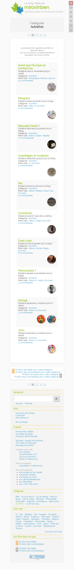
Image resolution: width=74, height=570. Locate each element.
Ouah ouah (25, 240)
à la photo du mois (27, 477)
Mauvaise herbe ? (29, 125)
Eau (52, 191)
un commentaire (25, 80)
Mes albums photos (25, 445)
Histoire (43, 78)
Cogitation (28, 521)
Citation (55, 517)
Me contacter (22, 422)
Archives (28, 403)
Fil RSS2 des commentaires (31, 551)
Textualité (20, 501)
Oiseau (50, 521)
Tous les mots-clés (53, 532)
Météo (19, 524)
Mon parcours (22, 418)
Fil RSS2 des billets (27, 548)
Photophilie (51, 499)
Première (46, 519)
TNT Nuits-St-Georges (26, 443)
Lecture (51, 78)
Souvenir (41, 106)
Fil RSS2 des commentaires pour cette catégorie (37, 377)
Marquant (24, 98)
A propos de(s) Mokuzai (26, 436)
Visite (18, 519)
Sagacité (30, 501)
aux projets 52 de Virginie (30, 472)
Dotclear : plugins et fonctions (29, 440)
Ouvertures (25, 213)
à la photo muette (27, 475)
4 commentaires (25, 283)
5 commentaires (25, 165)
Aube (21, 459)
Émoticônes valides (24, 431)
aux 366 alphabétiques (29, 479)
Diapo (39, 135)
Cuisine (28, 526)
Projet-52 (35, 517)
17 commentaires (26, 138)
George (22, 300)
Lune (39, 524)
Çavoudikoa (29, 524)
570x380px (24, 466)
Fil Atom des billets (27, 542)
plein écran (37, 466)
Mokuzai (54, 524)
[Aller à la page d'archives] (71, 7)
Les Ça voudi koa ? (27, 457)
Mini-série (45, 517)
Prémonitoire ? (27, 270)
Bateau (39, 191)
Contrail (19, 526)
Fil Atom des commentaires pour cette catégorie (37, 372)
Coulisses (52, 514)
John (21, 330)
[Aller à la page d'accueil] (71, 3)
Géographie (34, 78)
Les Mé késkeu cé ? (28, 454)
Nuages (42, 514)
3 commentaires (25, 312)
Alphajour (35, 519)
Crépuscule (32, 459)
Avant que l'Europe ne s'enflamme (32, 67)
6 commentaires (25, 108)
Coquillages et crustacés (33, 155)
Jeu (21, 514)
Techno (19, 528)
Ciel (35, 514)
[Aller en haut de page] (71, 12)
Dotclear (40, 499)
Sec (20, 183)
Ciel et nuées (28, 499)
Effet (31, 106)
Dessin (31, 280)
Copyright (20, 415)
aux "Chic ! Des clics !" (29, 484)
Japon (41, 280)
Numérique (41, 501)
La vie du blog (32, 504)
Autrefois (33, 76)
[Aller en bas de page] (71, 21)
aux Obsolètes (25, 482)
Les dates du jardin (24, 434)
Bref (17, 497)
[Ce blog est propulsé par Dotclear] (37, 556)
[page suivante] (71, 25)
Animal (39, 248)
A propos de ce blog (25, 413)
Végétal (46, 135)
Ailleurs (32, 135)
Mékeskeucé (49, 526)
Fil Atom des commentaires (31, 544)
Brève (26, 517)
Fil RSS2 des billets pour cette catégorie (40, 374)
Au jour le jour (27, 497)
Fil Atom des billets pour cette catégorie (33, 370)
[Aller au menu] (71, 16)
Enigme (25, 519)
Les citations (24, 452)
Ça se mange (42, 497)
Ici (35, 106)
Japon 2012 (54, 501)
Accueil (19, 403)
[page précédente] (71, 30)
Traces (19, 521)
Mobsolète (40, 521)
